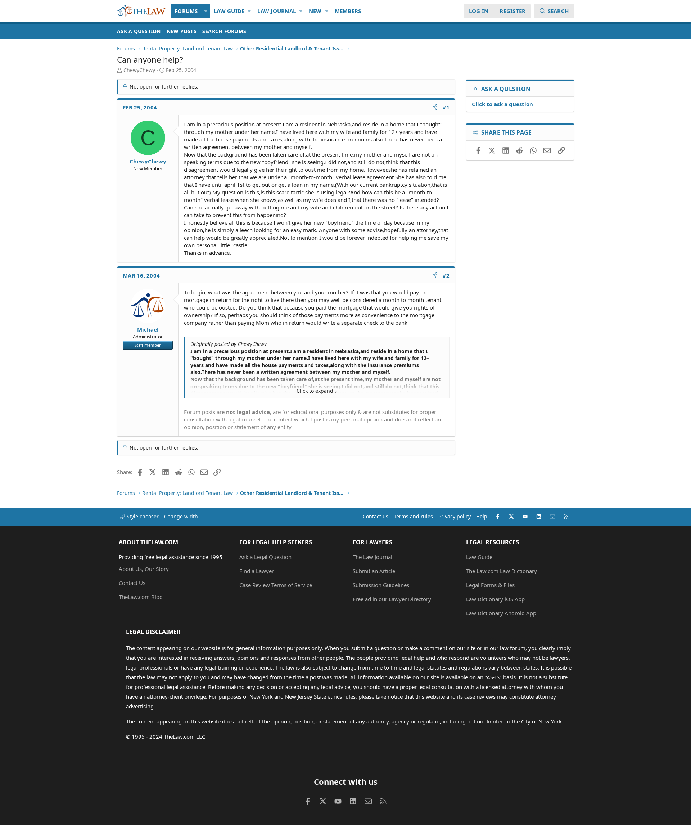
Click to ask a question (502, 104)
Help (481, 516)
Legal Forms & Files (490, 585)
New (315, 10)
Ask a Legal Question (265, 556)
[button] (206, 11)
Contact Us (132, 582)
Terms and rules (413, 516)
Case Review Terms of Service (275, 585)
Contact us (375, 516)
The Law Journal (372, 556)
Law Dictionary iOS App (495, 599)
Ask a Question (139, 31)
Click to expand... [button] (317, 390)
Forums (186, 10)
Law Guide (229, 10)
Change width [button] (181, 516)
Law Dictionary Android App (501, 613)
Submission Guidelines (381, 585)
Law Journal (276, 10)
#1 (446, 107)
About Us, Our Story (144, 568)
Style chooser (142, 516)
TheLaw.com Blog (141, 596)
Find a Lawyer (256, 570)
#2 (446, 275)
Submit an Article (374, 570)
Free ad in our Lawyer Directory (392, 599)
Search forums (224, 31)
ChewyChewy (139, 70)
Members (348, 10)
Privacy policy (454, 516)
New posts (182, 31)
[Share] (435, 107)
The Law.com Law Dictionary (501, 570)
